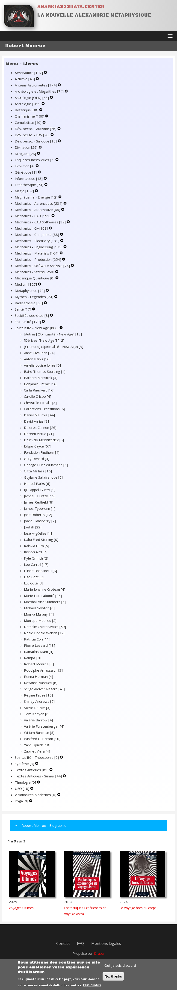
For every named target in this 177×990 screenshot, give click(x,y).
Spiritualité (28, 321)
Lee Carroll (36, 564)
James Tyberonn (39, 508)
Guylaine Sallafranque (43, 477)
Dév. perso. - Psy (32, 135)
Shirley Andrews (39, 701)
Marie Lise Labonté (43, 595)
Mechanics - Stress (34, 272)
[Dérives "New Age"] (44, 340)
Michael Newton (39, 608)
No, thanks (113, 976)
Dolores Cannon (40, 427)
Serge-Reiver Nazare (44, 689)
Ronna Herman (38, 676)
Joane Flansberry (40, 521)
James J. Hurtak (39, 496)
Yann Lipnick (37, 745)
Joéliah (32, 527)
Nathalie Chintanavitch (45, 626)
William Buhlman (39, 732)
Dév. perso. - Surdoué (36, 141)
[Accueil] (19, 16)
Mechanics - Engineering (38, 247)
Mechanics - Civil (31, 228)
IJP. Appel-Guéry (39, 489)
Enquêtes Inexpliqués (34, 159)
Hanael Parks (37, 483)
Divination (26, 147)
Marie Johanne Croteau (44, 589)
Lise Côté (34, 577)
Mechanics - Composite (37, 234)
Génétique (26, 172)
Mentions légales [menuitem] (106, 943)
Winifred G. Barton (42, 738)
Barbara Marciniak (40, 377)
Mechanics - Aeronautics (38, 203)
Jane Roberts (38, 514)
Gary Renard (36, 458)
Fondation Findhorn (41, 452)
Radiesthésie (29, 303)
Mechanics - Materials (37, 253)
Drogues (25, 153)
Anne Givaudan (39, 352)
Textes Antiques (31, 770)
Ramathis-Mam (38, 651)
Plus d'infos (92, 985)
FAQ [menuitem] (80, 943)
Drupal (99, 953)
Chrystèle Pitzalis (40, 402)
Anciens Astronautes (36, 85)
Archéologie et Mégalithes (39, 91)
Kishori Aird (35, 552)
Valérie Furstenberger (44, 726)
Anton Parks (37, 359)
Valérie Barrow (38, 720)
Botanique (26, 110)
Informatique (29, 178)
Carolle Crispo (37, 396)
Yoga (21, 801)
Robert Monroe (39, 664)
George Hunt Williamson (46, 464)
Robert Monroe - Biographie (43, 825)
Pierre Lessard (39, 645)
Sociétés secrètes (32, 315)
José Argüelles (38, 533)
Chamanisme (29, 116)
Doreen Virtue (39, 433)
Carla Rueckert (39, 390)
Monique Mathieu (40, 620)
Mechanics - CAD (32, 215)
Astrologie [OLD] (32, 97)
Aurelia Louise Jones (42, 365)
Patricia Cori (37, 639)
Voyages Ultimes (21, 908)
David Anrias (36, 421)
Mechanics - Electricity (37, 240)
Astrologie (28, 103)
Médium (26, 284)
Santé (23, 309)
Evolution (25, 166)
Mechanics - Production (38, 259)
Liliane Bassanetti (40, 570)
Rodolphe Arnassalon (43, 670)
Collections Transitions (44, 408)
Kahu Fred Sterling (41, 539)
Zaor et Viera (37, 751)
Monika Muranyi (39, 614)
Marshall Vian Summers (45, 601)
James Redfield (38, 502)
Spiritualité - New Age (37, 328)
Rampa (33, 657)
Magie (24, 191)
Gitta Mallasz (38, 471)
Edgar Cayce (37, 446)
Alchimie (25, 79)
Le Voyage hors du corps (137, 908)
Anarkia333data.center (71, 6)
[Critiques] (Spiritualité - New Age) (53, 346)
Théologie (25, 782)
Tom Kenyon (37, 713)
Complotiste (28, 122)
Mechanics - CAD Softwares (40, 222)
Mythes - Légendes (34, 296)
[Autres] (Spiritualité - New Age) (53, 334)
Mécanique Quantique (34, 278)
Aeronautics (29, 72)
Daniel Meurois (39, 415)
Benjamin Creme (40, 384)
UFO (22, 788)
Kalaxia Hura (36, 545)
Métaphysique (30, 290)
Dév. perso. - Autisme (35, 128)
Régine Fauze (38, 695)
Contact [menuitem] (63, 943)
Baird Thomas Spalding (44, 371)
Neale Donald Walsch (44, 633)
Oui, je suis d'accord (120, 965)
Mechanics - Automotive (37, 209)
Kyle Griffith (36, 558)
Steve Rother (37, 707)
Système (24, 763)
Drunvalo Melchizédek (44, 440)
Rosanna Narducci (40, 682)
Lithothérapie (29, 184)
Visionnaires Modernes (35, 794)
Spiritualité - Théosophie (37, 757)
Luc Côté (33, 583)
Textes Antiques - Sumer (38, 776)
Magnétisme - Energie (36, 197)
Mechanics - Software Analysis (42, 265)
